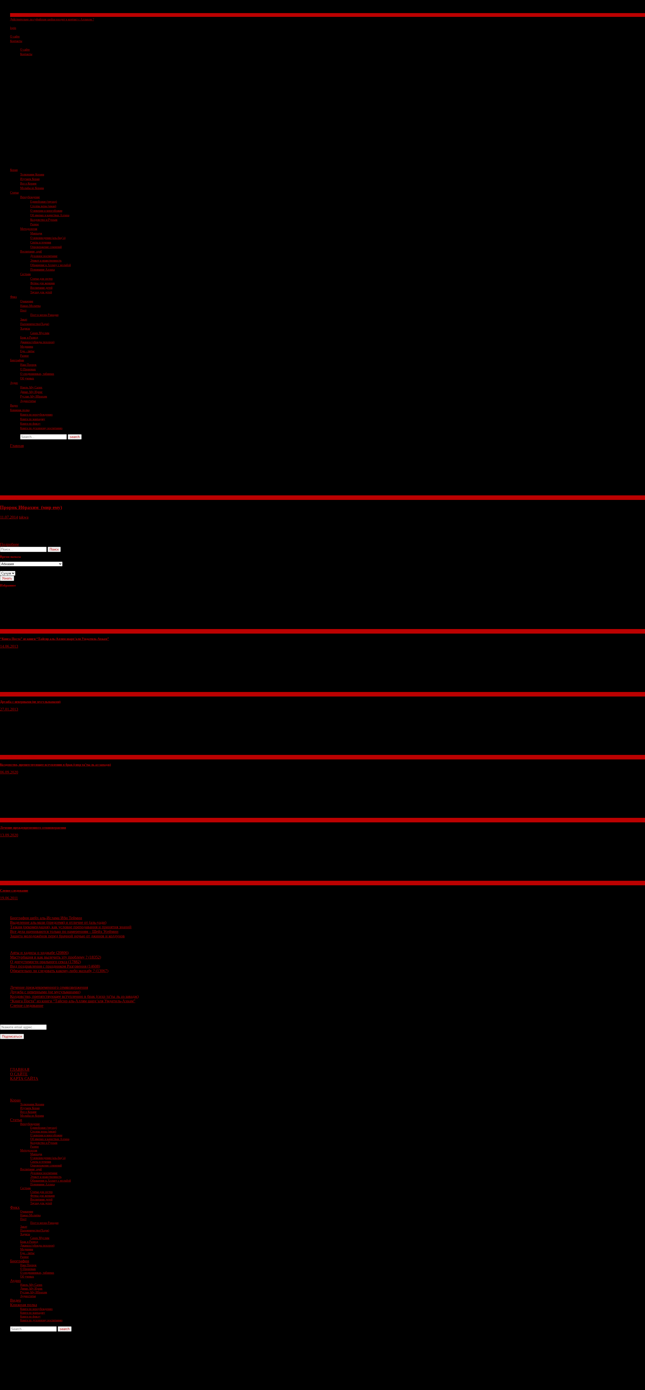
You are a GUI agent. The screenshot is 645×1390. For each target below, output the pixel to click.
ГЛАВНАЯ (19, 1069)
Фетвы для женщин (42, 283)
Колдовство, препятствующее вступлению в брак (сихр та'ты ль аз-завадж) (74, 996)
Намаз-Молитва (30, 306)
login (13, 28)
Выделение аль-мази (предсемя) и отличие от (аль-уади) (58, 922)
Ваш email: (9, 1022)
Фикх (13, 297)
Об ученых (27, 378)
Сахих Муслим (39, 333)
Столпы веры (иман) (43, 206)
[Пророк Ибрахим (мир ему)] (38, 493)
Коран (14, 170)
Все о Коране (28, 183)
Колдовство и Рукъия (43, 220)
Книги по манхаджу (32, 419)
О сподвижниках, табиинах (37, 374)
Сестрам (25, 274)
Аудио (14, 383)
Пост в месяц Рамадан (44, 315)
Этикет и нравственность (45, 260)
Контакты (16, 41)
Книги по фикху (30, 423)
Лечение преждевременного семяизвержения (33, 827)
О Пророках (28, 369)
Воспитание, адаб (31, 251)
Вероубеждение (30, 197)
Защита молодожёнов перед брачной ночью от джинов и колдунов (67, 936)
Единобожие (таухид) (43, 201)
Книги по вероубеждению (36, 414)
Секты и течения (20, 15)
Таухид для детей (41, 292)
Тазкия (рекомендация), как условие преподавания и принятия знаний (71, 927)
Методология (28, 229)
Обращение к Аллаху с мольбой (50, 265)
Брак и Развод (29, 337)
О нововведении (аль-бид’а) (48, 238)
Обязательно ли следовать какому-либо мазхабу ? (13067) (59, 971)
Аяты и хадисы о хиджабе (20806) (39, 952)
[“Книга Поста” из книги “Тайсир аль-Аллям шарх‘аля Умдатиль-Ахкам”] (38, 627)
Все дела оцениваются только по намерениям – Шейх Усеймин (64, 931)
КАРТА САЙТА (24, 1078)
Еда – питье (27, 351)
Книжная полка (19, 410)
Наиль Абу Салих (31, 387)
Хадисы (25, 328)
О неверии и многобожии (46, 210)
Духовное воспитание (43, 256)
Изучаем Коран (30, 179)
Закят (23, 319)
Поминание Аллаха (42, 269)
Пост (23, 310)
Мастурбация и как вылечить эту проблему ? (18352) (55, 957)
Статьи (14, 192)
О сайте (15, 36)
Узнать (7, 578)
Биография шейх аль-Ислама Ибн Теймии (46, 918)
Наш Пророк (28, 365)
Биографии (17, 360)
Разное (34, 224)
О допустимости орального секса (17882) (45, 962)
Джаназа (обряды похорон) (37, 342)
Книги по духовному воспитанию (41, 428)
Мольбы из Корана (32, 188)
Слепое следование (14, 890)
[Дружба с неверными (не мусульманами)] (38, 689)
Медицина (26, 346)
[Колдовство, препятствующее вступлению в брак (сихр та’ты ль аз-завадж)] (38, 752)
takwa (23, 517)
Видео (14, 405)
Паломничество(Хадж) (34, 324)
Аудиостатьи (28, 401)
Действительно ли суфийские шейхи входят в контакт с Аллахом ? (52, 19)
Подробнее (9, 544)
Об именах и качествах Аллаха (49, 215)
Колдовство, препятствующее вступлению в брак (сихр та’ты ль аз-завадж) (55, 764)
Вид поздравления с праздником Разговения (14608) (55, 966)
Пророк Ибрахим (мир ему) (31, 507)
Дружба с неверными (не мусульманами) (30, 702)
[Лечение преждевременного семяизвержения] (38, 815)
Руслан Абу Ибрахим (33, 396)
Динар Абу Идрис (31, 392)
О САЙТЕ (19, 1074)
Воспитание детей (41, 287)
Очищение (26, 301)
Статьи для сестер (41, 278)
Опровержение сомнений (46, 247)
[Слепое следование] (38, 878)
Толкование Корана (32, 174)
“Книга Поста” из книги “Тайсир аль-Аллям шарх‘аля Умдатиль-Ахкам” (54, 639)
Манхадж (36, 233)
